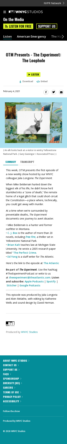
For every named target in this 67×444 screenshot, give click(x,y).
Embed (44, 81)
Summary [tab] (10, 162)
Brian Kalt (14, 244)
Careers (8, 387)
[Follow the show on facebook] (26, 410)
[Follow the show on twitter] (36, 410)
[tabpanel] (33, 236)
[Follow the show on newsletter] (45, 410)
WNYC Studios (29, 332)
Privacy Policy (12, 397)
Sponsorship (11, 378)
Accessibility (11, 401)
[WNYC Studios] (10, 325)
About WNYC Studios (15, 360)
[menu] (4, 12)
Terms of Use (11, 392)
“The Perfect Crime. (24, 252)
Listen (7, 36)
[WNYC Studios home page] (30, 12)
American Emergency (31, 36)
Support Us (46, 26)
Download (28, 81)
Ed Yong (13, 256)
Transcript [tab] (27, 162)
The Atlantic (51, 263)
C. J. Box (13, 233)
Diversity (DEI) (11, 383)
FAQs (6, 374)
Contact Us (10, 365)
